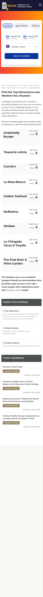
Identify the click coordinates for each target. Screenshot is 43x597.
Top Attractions (12, 311)
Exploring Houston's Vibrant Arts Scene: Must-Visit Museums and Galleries (21, 400)
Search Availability (21, 56)
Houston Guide (11, 371)
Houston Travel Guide (12, 367)
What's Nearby (11, 328)
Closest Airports (12, 343)
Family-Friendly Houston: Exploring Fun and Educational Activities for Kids (21, 417)
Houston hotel (13, 290)
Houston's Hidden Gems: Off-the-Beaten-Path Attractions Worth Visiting (20, 382)
